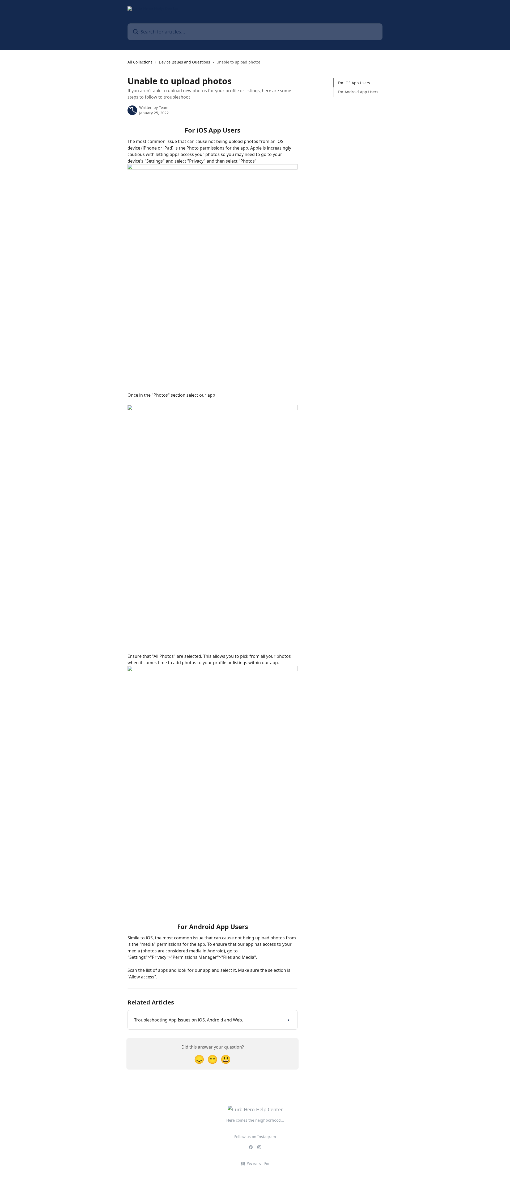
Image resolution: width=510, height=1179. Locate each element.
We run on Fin (258, 1163)
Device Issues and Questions (184, 62)
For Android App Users (358, 91)
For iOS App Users (354, 82)
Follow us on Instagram (255, 1136)
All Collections (140, 62)
